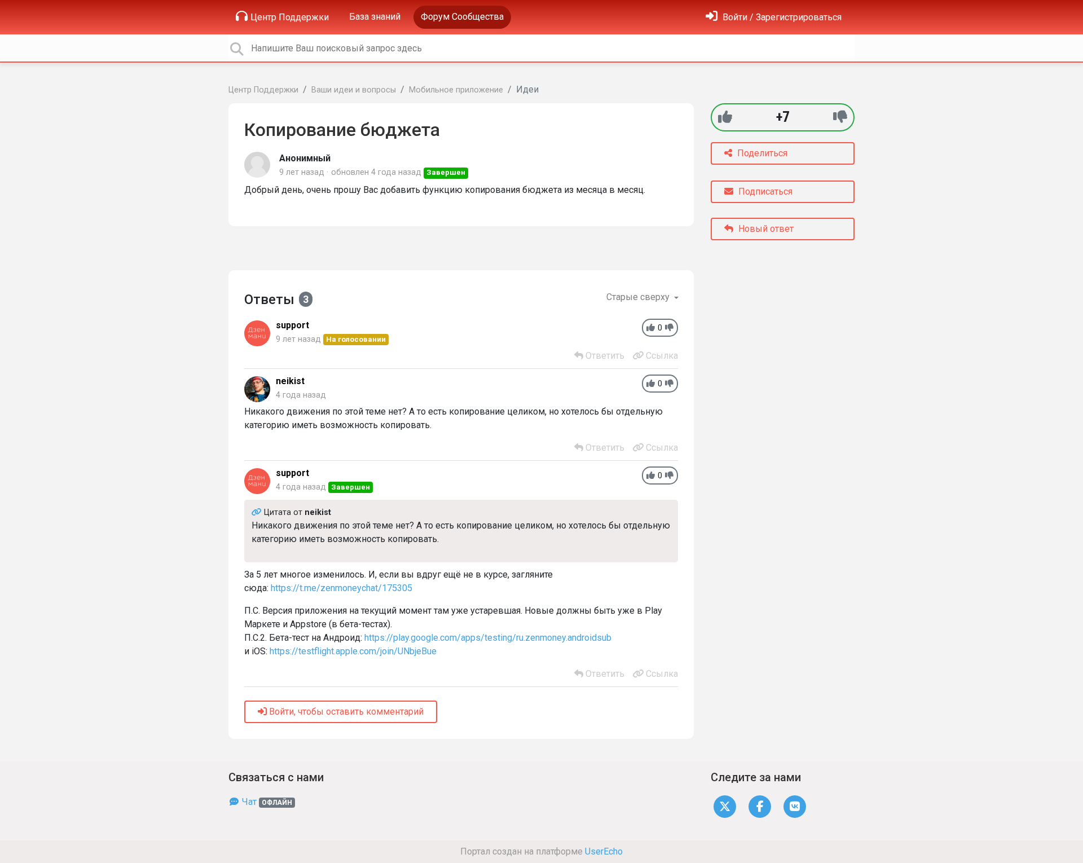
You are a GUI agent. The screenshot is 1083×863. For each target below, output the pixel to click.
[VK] (795, 805)
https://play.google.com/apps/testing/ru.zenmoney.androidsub (487, 637)
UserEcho (604, 851)
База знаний (374, 16)
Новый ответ (765, 228)
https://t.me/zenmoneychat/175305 (341, 588)
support (292, 325)
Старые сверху (639, 297)
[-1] (840, 117)
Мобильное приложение (456, 90)
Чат (266, 801)
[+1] (725, 117)
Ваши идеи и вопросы (353, 90)
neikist (290, 381)
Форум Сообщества (462, 16)
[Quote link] (258, 512)
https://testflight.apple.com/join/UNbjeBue (353, 651)
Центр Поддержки (289, 17)
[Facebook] (760, 805)
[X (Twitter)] (725, 805)
